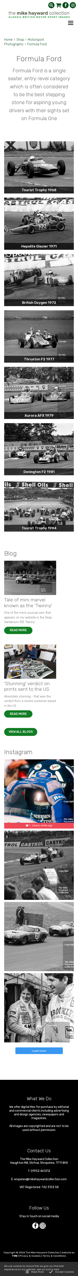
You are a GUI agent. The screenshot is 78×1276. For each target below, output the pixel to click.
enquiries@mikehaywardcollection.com (40, 1179)
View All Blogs (21, 732)
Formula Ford (37, 44)
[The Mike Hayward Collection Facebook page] (65, 5)
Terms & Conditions (54, 1255)
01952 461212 (40, 1171)
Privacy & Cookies (30, 1255)
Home (8, 40)
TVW (14, 1255)
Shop (20, 40)
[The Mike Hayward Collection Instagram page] (73, 5)
